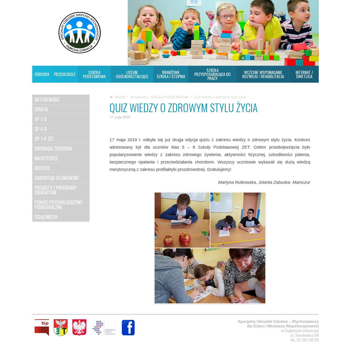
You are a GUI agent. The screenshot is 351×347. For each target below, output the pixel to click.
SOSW (120, 97)
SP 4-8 (41, 128)
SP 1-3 (40, 119)
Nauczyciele (46, 158)
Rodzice (42, 168)
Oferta (41, 109)
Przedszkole (64, 74)
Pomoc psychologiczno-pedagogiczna (59, 205)
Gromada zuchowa (53, 148)
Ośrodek (42, 74)
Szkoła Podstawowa (94, 74)
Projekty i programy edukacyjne (56, 190)
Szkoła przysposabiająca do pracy (212, 74)
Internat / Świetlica (304, 74)
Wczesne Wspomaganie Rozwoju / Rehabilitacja (263, 74)
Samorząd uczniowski (57, 177)
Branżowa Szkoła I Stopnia (171, 74)
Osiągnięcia (46, 216)
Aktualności (47, 99)
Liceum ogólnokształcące (132, 74)
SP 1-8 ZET (44, 138)
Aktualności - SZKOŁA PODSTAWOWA (159, 97)
